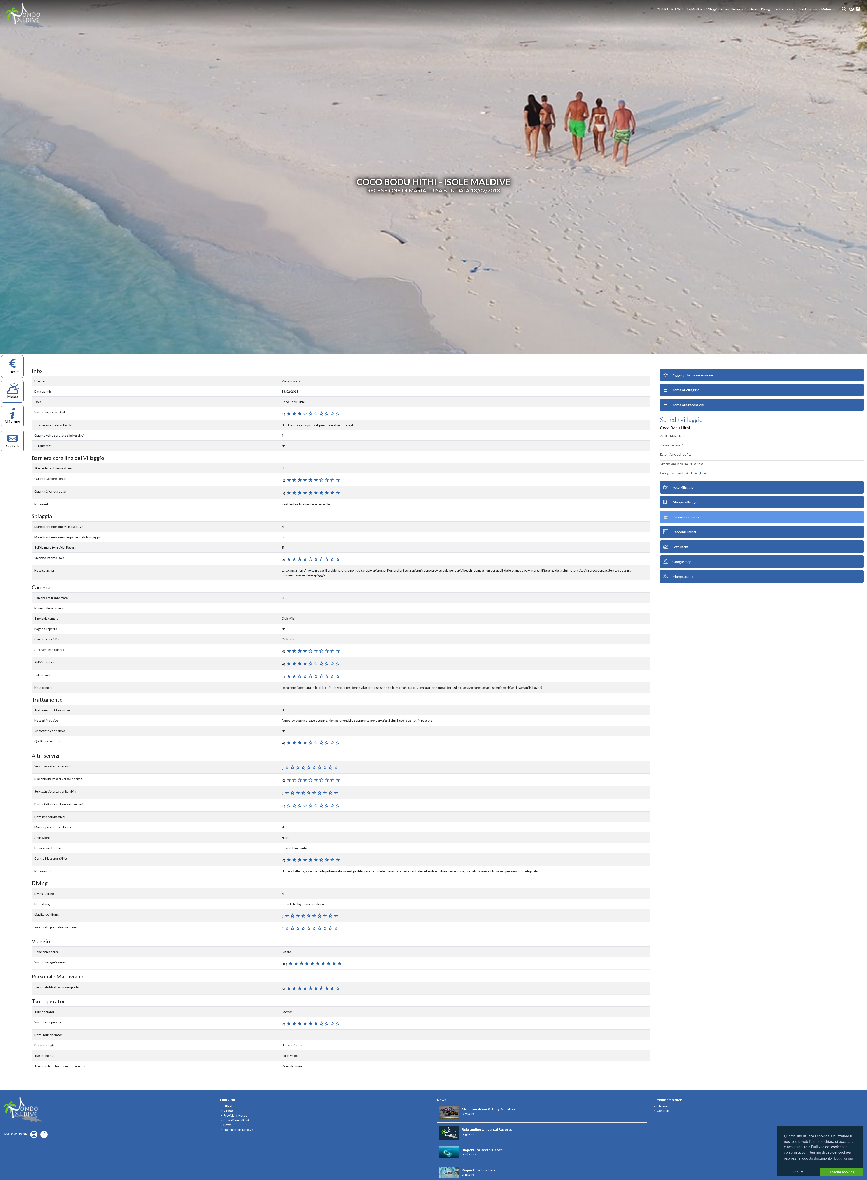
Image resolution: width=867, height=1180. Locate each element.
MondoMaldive (25, 15)
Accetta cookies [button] (841, 1172)
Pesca (789, 9)
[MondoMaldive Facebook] (858, 9)
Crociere (750, 9)
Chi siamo (663, 1106)
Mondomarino (807, 9)
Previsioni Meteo (235, 1115)
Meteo (826, 9)
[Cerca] (842, 8)
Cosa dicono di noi (236, 1120)
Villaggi (711, 9)
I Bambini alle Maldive (238, 1129)
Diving (765, 9)
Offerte (228, 1106)
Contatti (663, 1111)
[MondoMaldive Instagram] (851, 9)
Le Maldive (694, 9)
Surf (777, 9)
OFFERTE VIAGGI (670, 9)
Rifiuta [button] (798, 1172)
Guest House (730, 9)
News (227, 1125)
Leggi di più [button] (843, 1158)
